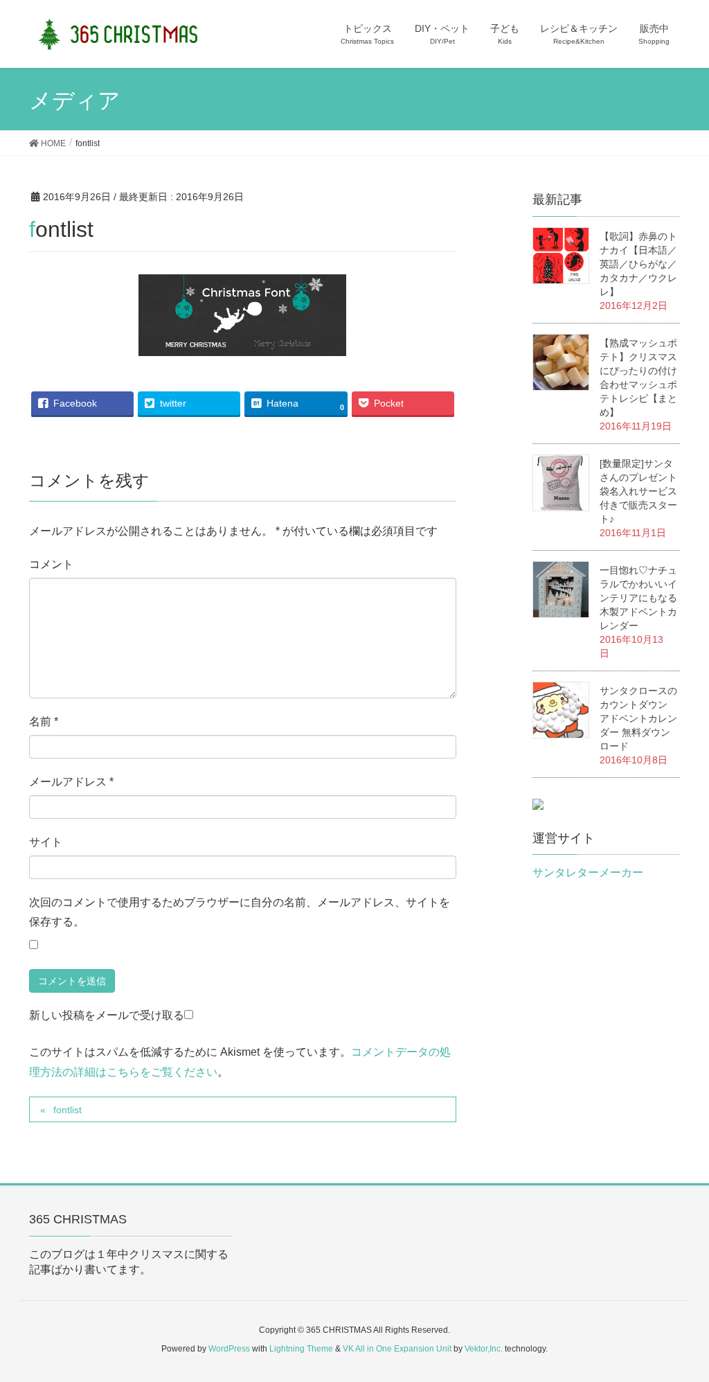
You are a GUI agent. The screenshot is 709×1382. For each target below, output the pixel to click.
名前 (43, 721)
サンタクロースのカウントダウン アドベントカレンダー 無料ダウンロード (638, 718)
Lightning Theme (301, 1349)
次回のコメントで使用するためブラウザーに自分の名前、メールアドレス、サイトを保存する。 (239, 912)
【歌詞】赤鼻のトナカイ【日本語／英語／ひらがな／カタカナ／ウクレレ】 (638, 264)
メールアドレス (71, 781)
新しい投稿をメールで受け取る (106, 1015)
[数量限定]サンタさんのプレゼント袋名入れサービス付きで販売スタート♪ (638, 491)
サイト (45, 841)
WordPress (229, 1349)
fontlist (67, 1109)
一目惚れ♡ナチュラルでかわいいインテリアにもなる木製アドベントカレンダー (638, 598)
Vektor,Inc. (484, 1349)
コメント (51, 563)
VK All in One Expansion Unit (397, 1349)
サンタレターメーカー (587, 872)
